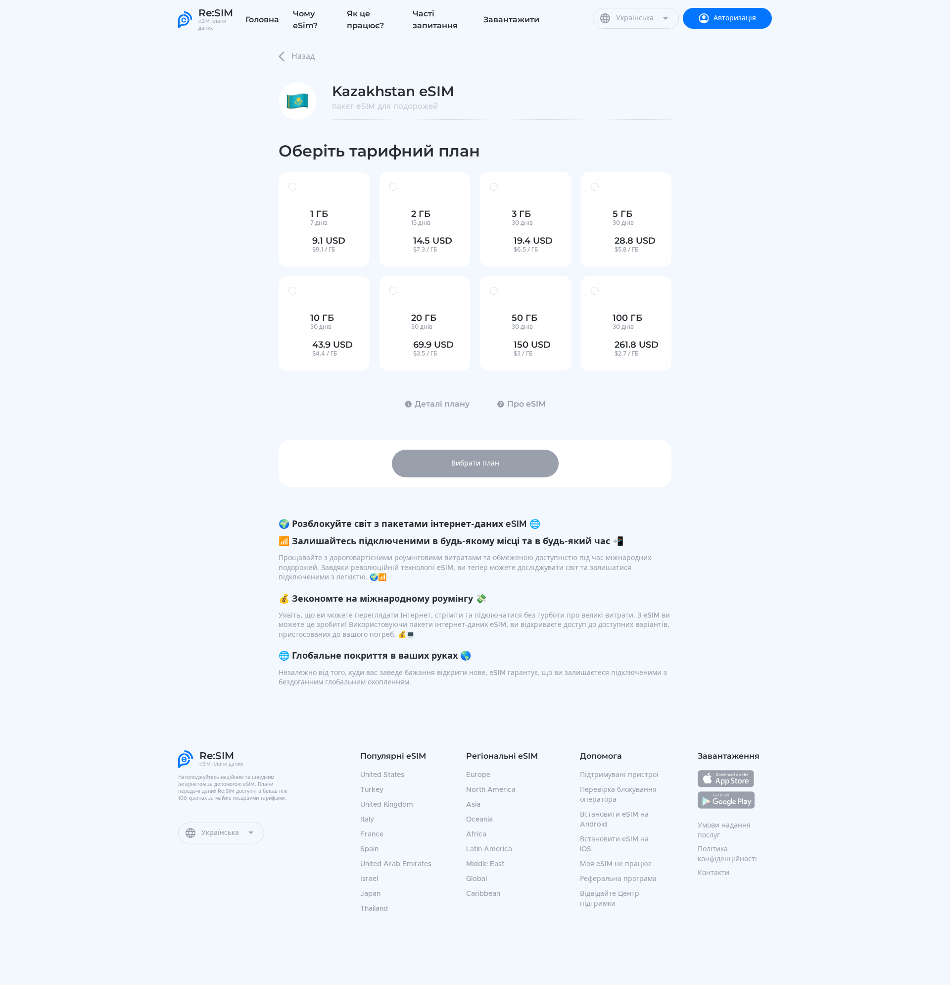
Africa (476, 834)
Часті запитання (435, 19)
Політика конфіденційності (727, 854)
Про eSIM (526, 404)
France (371, 834)
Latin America (489, 849)
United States (382, 775)
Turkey (371, 789)
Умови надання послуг (724, 830)
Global (476, 879)
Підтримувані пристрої (619, 775)
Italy (367, 819)
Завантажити (511, 19)
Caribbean (483, 893)
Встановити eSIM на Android (614, 819)
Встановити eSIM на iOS (614, 844)
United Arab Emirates (395, 864)
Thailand (374, 908)
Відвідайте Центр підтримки (609, 898)
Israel (369, 879)
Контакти (713, 873)
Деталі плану (442, 404)
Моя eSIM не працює (616, 864)
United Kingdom (386, 804)
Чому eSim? (305, 19)
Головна (262, 19)
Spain (369, 849)
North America (491, 789)
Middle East (485, 864)
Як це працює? (365, 19)
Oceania (479, 819)
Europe (478, 775)
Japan (370, 893)
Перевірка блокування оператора (618, 794)
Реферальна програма (618, 879)
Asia (473, 804)
